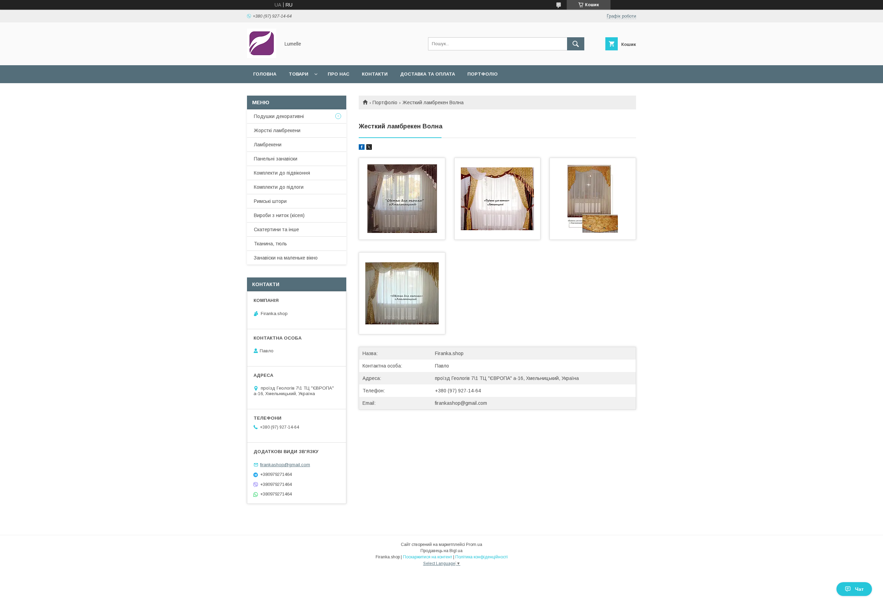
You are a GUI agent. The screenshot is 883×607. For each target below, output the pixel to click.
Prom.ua (474, 544)
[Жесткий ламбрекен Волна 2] (497, 198)
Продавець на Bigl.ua (441, 550)
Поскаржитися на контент (427, 557)
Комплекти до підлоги (279, 187)
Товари (298, 74)
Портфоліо (482, 74)
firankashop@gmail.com (461, 403)
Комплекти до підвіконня (282, 173)
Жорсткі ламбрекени (277, 130)
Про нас (338, 74)
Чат (859, 589)
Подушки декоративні (279, 116)
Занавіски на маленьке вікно (286, 258)
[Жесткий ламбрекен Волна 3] (592, 198)
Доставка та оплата (427, 74)
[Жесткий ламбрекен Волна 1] (402, 198)
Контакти (375, 74)
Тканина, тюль (270, 243)
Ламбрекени (267, 144)
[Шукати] (575, 43)
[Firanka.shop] (261, 56)
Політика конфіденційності (481, 557)
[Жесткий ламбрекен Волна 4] (402, 293)
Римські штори (270, 201)
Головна (264, 74)
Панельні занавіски (275, 158)
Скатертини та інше (276, 229)
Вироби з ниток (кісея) (279, 215)
